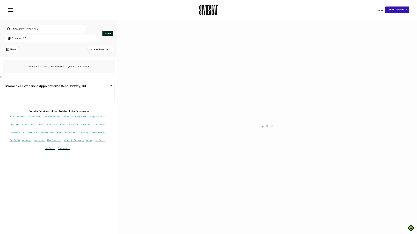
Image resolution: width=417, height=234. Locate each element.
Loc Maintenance (52, 117)
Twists (41, 125)
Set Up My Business (397, 9)
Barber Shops (64, 148)
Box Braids (73, 125)
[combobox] (45, 29)
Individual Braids (47, 132)
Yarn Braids (14, 140)
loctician (21, 117)
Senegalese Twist (96, 117)
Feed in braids (98, 132)
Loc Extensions (34, 117)
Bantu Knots (52, 125)
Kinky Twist (80, 117)
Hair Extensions (54, 140)
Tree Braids (32, 132)
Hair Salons (50, 148)
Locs (12, 117)
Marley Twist (13, 125)
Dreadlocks (84, 132)
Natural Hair (39, 140)
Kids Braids (86, 125)
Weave (89, 140)
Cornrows (26, 140)
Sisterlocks (68, 117)
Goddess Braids (17, 132)
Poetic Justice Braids (66, 132)
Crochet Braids (100, 125)
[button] (107, 33)
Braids (63, 125)
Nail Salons (100, 140)
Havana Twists (29, 125)
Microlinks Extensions (74, 140)
